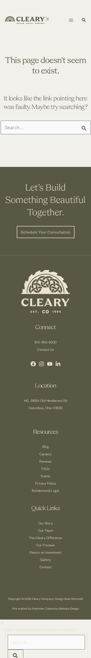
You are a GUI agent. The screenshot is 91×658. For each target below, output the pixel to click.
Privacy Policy (45, 483)
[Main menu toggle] (71, 20)
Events (45, 476)
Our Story (45, 523)
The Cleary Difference (45, 538)
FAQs (45, 469)
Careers (45, 454)
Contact (46, 567)
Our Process (45, 545)
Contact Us (45, 349)
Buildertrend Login (45, 490)
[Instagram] (41, 364)
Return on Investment (45, 552)
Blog (45, 446)
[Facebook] (33, 364)
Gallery (45, 560)
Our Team (45, 530)
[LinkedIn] (58, 364)
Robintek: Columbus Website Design (55, 608)
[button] (84, 20)
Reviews (45, 461)
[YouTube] (49, 364)
